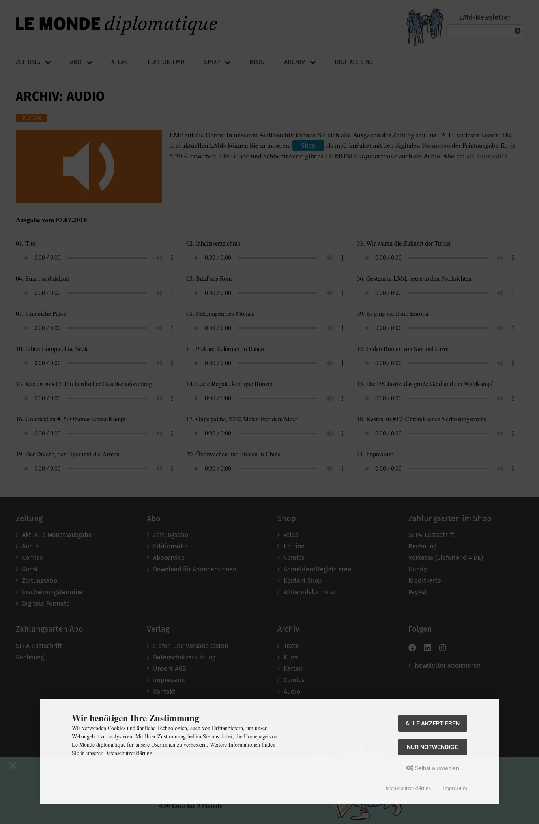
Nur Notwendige (432, 747)
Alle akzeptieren (432, 723)
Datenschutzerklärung (407, 788)
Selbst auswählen (436, 768)
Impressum (455, 788)
